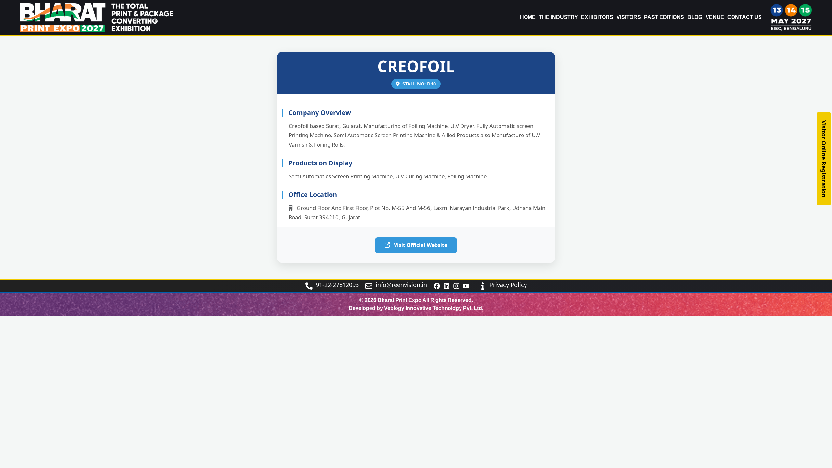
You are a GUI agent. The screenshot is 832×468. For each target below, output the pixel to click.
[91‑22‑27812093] (309, 286)
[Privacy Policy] (482, 286)
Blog (694, 17)
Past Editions (664, 17)
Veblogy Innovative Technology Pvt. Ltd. (433, 308)
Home (528, 17)
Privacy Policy (508, 285)
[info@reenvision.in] (368, 286)
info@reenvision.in (401, 285)
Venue (715, 17)
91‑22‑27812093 (337, 285)
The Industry (558, 17)
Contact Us (744, 17)
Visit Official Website (420, 245)
